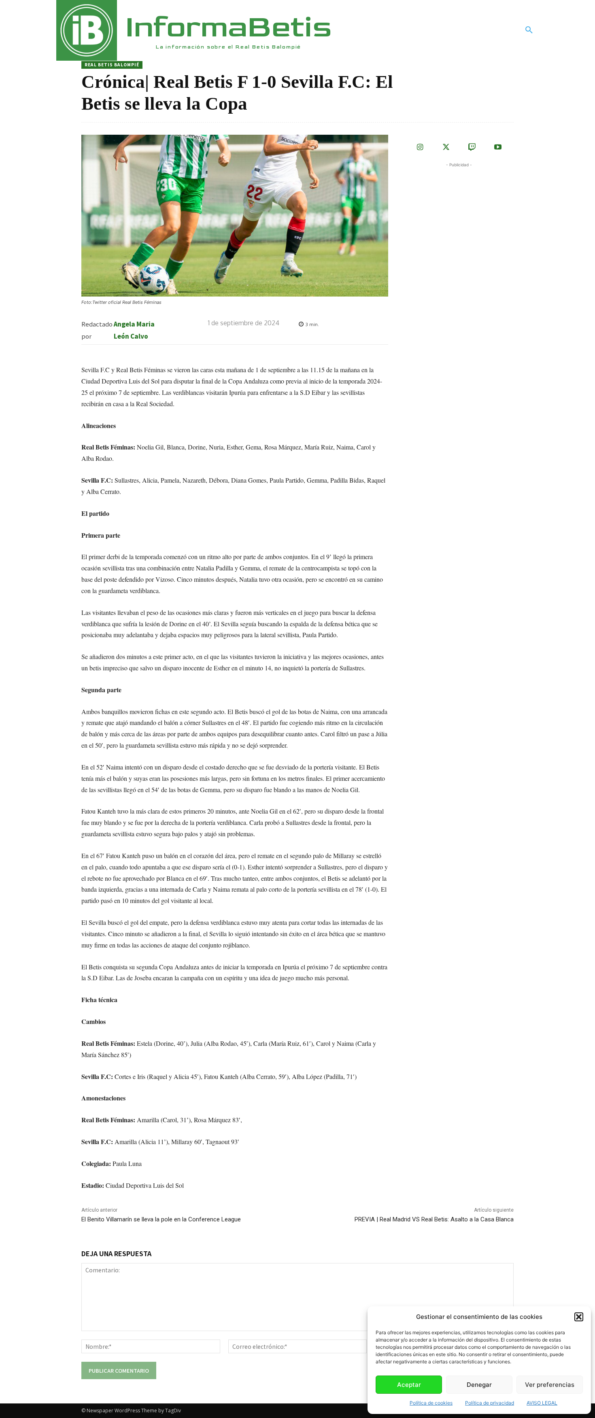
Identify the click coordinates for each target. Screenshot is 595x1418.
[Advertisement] (465, 219)
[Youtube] (498, 148)
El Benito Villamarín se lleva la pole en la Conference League (161, 1219)
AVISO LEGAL (542, 1403)
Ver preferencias (549, 1384)
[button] (579, 1317)
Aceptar (409, 1384)
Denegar (479, 1384)
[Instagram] (420, 148)
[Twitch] (472, 148)
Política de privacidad (489, 1403)
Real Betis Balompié (112, 64)
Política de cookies (431, 1403)
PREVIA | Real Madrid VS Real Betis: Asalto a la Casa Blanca (434, 1219)
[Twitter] (446, 148)
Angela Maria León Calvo (134, 330)
